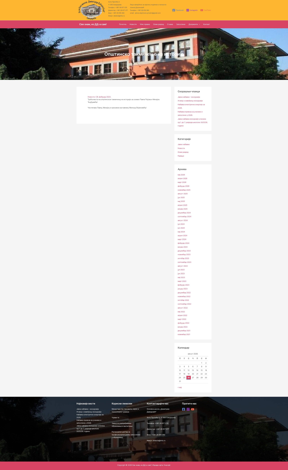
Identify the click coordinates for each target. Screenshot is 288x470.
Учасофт (167, 465)
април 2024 (182, 235)
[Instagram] (188, 409)
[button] (199, 24)
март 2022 (182, 319)
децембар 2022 (184, 293)
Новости (91, 97)
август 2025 (183, 194)
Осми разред (183, 152)
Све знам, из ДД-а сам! (93, 24)
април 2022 (182, 315)
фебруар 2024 (183, 243)
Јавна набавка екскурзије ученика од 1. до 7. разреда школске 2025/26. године (193, 122)
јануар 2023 (183, 289)
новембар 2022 (184, 296)
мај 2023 (181, 277)
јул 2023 (181, 270)
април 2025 (182, 205)
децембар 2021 (184, 330)
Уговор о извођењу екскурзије (190, 101)
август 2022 (183, 308)
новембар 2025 (184, 190)
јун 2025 (181, 197)
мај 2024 (181, 232)
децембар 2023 (184, 251)
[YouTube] (192, 409)
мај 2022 (181, 312)
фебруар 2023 (183, 285)
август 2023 (183, 266)
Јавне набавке (184, 144)
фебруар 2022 (183, 323)
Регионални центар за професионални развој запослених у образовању (126, 435)
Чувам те (115, 417)
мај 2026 (181, 175)
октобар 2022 (183, 300)
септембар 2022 (184, 304)
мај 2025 (181, 201)
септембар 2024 (184, 216)
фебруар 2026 (183, 186)
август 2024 (183, 220)
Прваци (181, 156)
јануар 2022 (182, 327)
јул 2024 (181, 224)
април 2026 (182, 178)
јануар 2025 (182, 209)
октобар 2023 (183, 258)
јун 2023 (181, 273)
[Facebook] (183, 409)
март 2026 (182, 182)
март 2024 (182, 239)
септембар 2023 (184, 262)
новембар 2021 (184, 334)
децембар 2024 (184, 213)
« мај (180, 387)
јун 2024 (181, 228)
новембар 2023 (184, 254)
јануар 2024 (183, 247)
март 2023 (182, 281)
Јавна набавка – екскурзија (189, 97)
